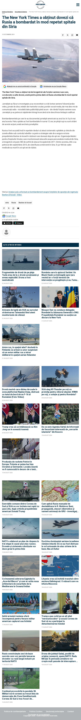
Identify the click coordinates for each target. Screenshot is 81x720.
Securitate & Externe (21, 12)
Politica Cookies (35, 711)
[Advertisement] (60, 344)
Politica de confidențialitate (15, 711)
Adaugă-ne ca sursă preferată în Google (21, 86)
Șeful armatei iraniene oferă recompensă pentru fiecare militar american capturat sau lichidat (18, 618)
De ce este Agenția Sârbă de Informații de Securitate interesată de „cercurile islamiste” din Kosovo (60, 429)
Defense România (7, 12)
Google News (11, 216)
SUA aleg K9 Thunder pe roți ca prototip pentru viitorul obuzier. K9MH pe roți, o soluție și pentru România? (60, 392)
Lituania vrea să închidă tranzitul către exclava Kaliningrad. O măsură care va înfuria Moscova (60, 581)
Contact (71, 711)
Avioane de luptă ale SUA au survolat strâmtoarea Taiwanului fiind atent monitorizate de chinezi (20, 312)
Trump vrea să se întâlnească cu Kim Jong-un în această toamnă (19, 428)
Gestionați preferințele (55, 711)
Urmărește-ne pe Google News (54, 86)
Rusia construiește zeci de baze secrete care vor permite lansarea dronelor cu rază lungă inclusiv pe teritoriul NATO (18, 657)
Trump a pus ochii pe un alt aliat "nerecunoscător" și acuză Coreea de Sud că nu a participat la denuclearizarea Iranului (59, 620)
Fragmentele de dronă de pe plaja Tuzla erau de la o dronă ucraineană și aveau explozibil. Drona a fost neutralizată (20, 276)
